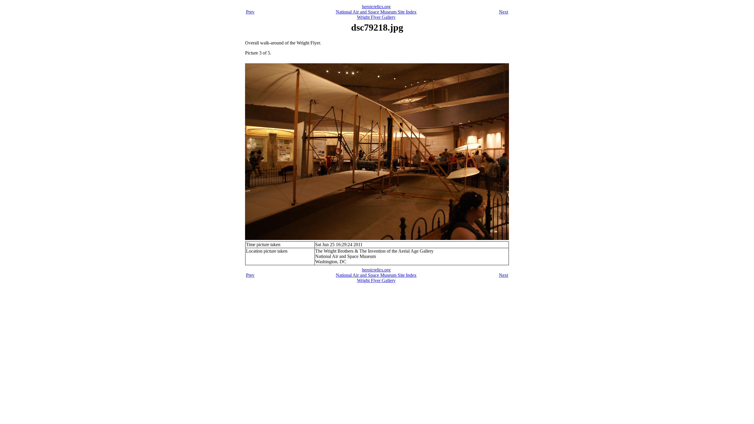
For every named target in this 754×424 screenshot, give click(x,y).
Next (503, 11)
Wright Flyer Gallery (376, 17)
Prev (250, 11)
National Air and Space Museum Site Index (376, 11)
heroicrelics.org (376, 6)
